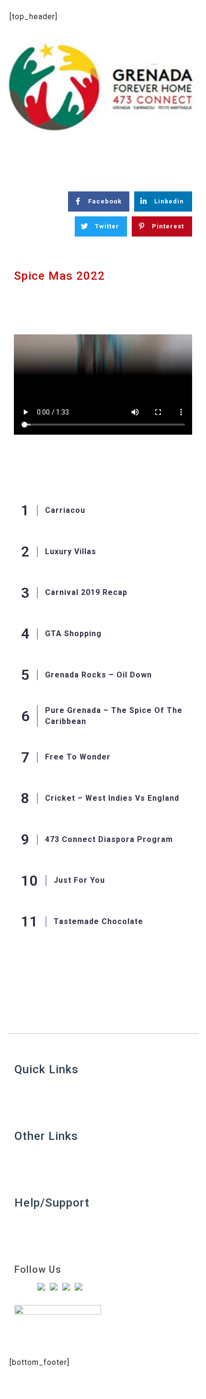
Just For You (79, 880)
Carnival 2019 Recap (86, 592)
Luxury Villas (70, 551)
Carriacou (65, 510)
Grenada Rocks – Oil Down (98, 674)
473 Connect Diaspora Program (109, 839)
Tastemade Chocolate (98, 921)
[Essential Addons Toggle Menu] (188, 157)
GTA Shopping (73, 633)
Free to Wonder (78, 756)
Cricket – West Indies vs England (112, 798)
